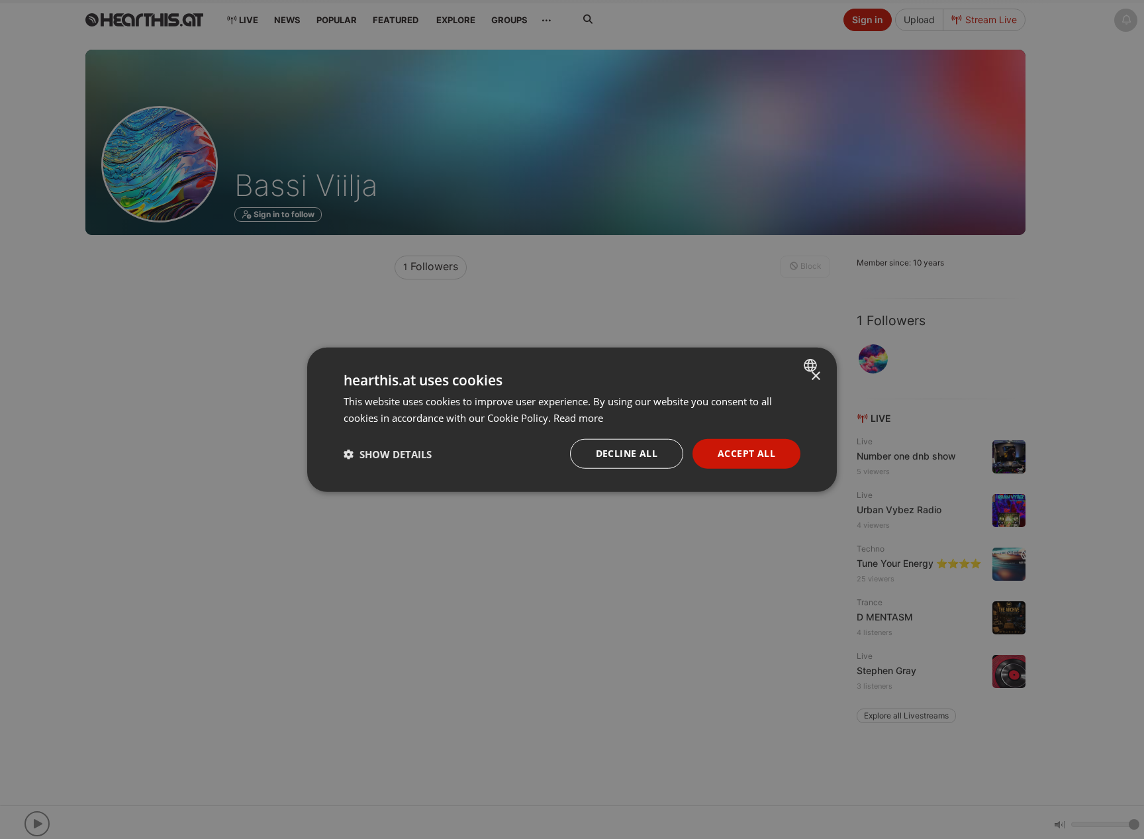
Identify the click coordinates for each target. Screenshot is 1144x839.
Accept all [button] (746, 453)
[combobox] (812, 364)
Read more (578, 417)
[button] (388, 453)
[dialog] (572, 419)
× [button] (815, 376)
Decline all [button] (626, 453)
